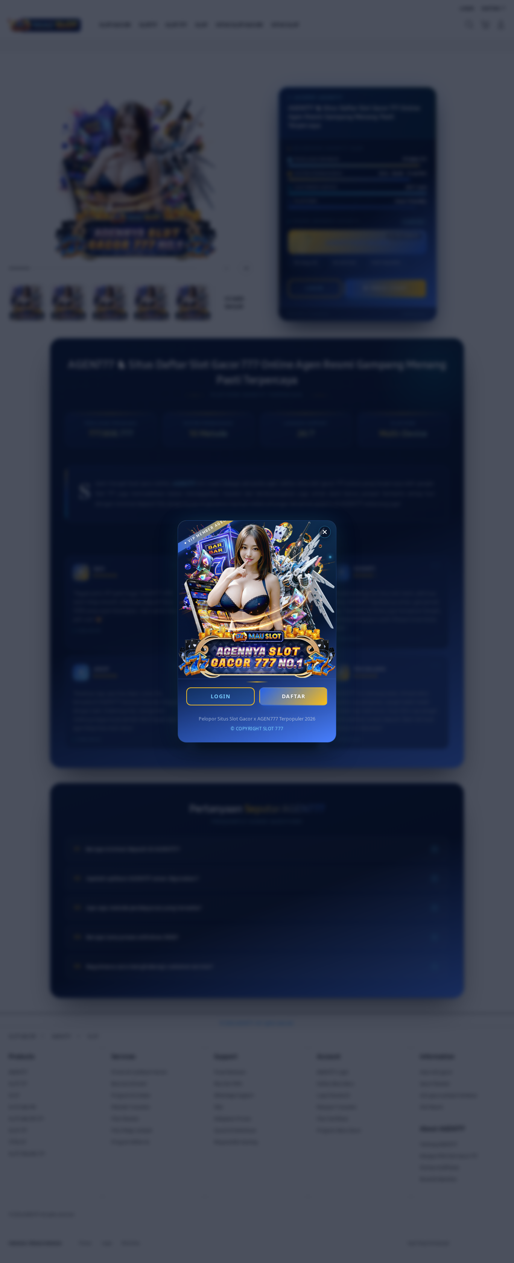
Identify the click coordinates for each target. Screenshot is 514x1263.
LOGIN (221, 696)
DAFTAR (294, 696)
